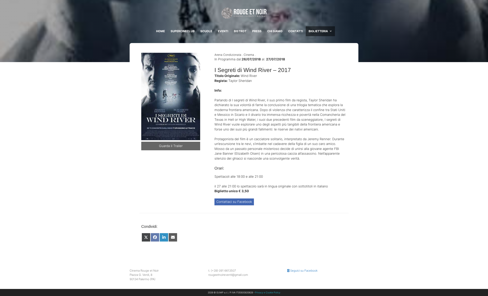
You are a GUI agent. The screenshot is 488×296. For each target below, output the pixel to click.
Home (160, 31)
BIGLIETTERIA (318, 31)
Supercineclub (183, 31)
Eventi (223, 31)
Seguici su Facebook (303, 270)
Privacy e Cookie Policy (267, 292)
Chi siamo (275, 31)
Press (257, 31)
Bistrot (240, 31)
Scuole (206, 31)
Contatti (295, 31)
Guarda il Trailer (171, 146)
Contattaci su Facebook (234, 202)
